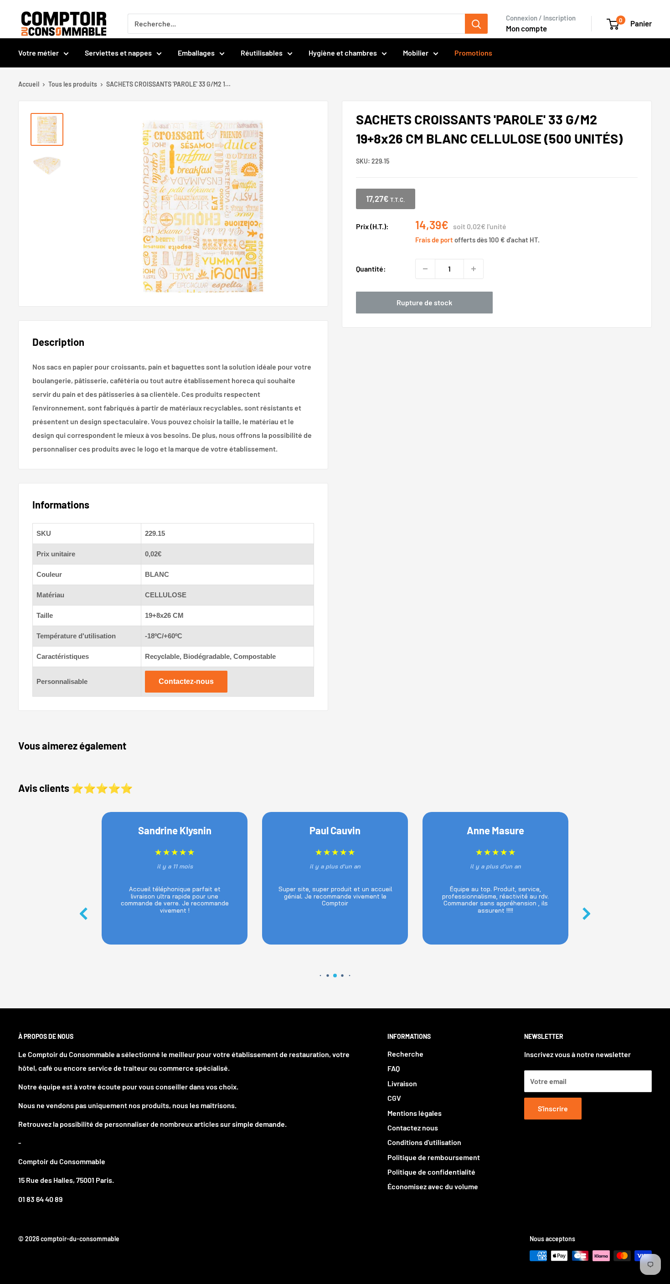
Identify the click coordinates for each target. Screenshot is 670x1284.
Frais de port (434, 240)
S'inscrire (553, 1108)
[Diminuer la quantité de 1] (425, 268)
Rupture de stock (424, 302)
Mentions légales (414, 1113)
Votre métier (38, 52)
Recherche (405, 1053)
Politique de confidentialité (431, 1171)
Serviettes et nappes (118, 52)
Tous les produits (72, 84)
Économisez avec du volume (432, 1186)
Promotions (473, 52)
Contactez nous (412, 1127)
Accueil (28, 84)
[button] (587, 914)
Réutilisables (262, 52)
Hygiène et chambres (343, 52)
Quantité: (371, 268)
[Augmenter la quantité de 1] (473, 268)
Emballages (196, 52)
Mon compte (526, 28)
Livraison (402, 1083)
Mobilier (415, 52)
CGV (394, 1098)
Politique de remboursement (433, 1157)
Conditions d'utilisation (424, 1142)
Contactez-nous (186, 681)
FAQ (393, 1068)
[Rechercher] (476, 24)
